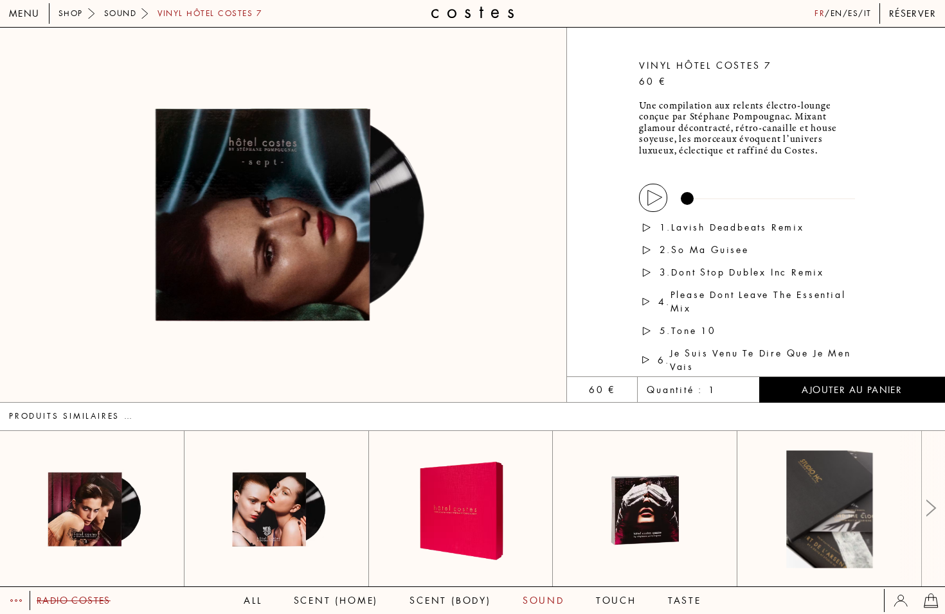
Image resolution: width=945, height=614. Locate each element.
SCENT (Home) (336, 600)
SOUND (543, 600)
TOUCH (616, 600)
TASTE (684, 600)
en (837, 13)
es (853, 13)
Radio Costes (74, 600)
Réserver (912, 13)
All (253, 600)
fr (820, 13)
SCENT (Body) (450, 600)
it (868, 13)
